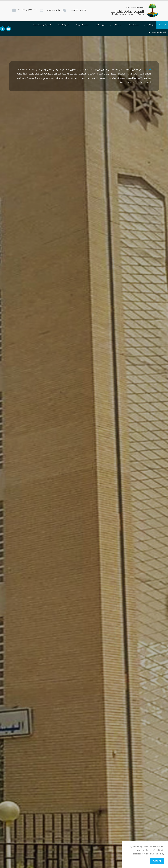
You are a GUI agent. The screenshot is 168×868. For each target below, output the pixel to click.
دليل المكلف (100, 25)
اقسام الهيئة (134, 25)
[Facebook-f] (2, 28)
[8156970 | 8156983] (64, 10)
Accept (157, 861)
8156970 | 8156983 (79, 10)
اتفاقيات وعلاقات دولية (42, 25)
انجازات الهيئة (63, 25)
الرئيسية (162, 25)
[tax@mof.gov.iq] (41, 10)
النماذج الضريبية (82, 25)
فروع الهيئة (117, 25)
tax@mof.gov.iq (53, 10)
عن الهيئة (150, 25)
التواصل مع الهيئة (159, 32)
